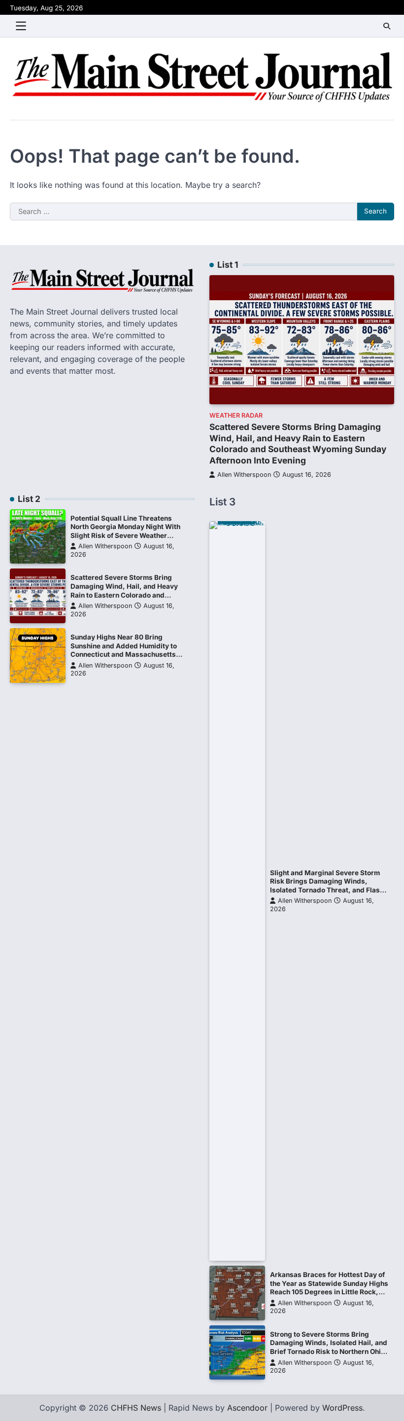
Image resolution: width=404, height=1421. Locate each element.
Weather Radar (236, 415)
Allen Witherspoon (244, 474)
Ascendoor (247, 1408)
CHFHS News (136, 1408)
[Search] (386, 26)
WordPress (342, 1408)
